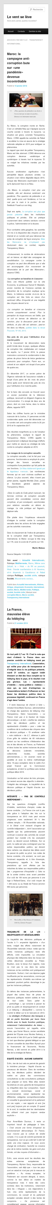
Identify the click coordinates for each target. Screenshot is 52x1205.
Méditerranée (21, 563)
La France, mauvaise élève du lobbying (18, 614)
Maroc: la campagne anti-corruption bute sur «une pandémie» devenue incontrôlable (18, 67)
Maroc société (28, 595)
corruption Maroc (14, 595)
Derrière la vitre (35, 31)
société (10, 592)
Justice (10, 589)
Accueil (11, 31)
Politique (35, 589)
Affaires (40, 584)
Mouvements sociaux (24, 578)
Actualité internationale (26, 584)
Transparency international (18, 597)
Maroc (31, 563)
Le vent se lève (19, 16)
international (39, 587)
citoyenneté (19, 587)
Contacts (21, 31)
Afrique (10, 587)
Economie (29, 587)
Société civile (19, 592)
